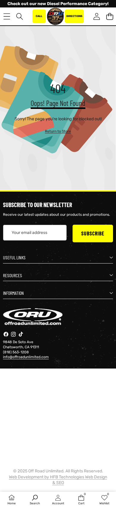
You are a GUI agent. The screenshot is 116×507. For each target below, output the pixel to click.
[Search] (19, 16)
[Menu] (6, 16)
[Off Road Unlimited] (55, 16)
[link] (58, 131)
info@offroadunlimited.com (26, 357)
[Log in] (96, 16)
